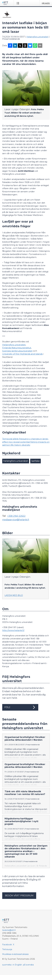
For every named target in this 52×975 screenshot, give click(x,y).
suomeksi (7, 964)
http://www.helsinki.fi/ (13, 630)
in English (17, 964)
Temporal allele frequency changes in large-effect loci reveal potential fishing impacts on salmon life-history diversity (26, 441)
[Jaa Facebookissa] (10, 45)
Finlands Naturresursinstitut (16, 347)
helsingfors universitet (15, 461)
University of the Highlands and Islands (22, 354)
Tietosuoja (7, 949)
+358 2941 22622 (16, 516)
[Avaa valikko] (18, 3)
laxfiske (35, 461)
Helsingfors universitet (37, 37)
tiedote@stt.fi (9, 930)
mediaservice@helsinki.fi (15, 519)
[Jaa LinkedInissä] (15, 45)
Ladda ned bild (14, 595)
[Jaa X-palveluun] (20, 45)
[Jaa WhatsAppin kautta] (35, 45)
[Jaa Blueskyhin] (30, 45)
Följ (7, 707)
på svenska (28, 964)
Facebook (7, 944)
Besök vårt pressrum (19, 895)
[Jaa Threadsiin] (25, 45)
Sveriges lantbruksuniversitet (17, 351)
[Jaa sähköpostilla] (40, 45)
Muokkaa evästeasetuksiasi (15, 954)
